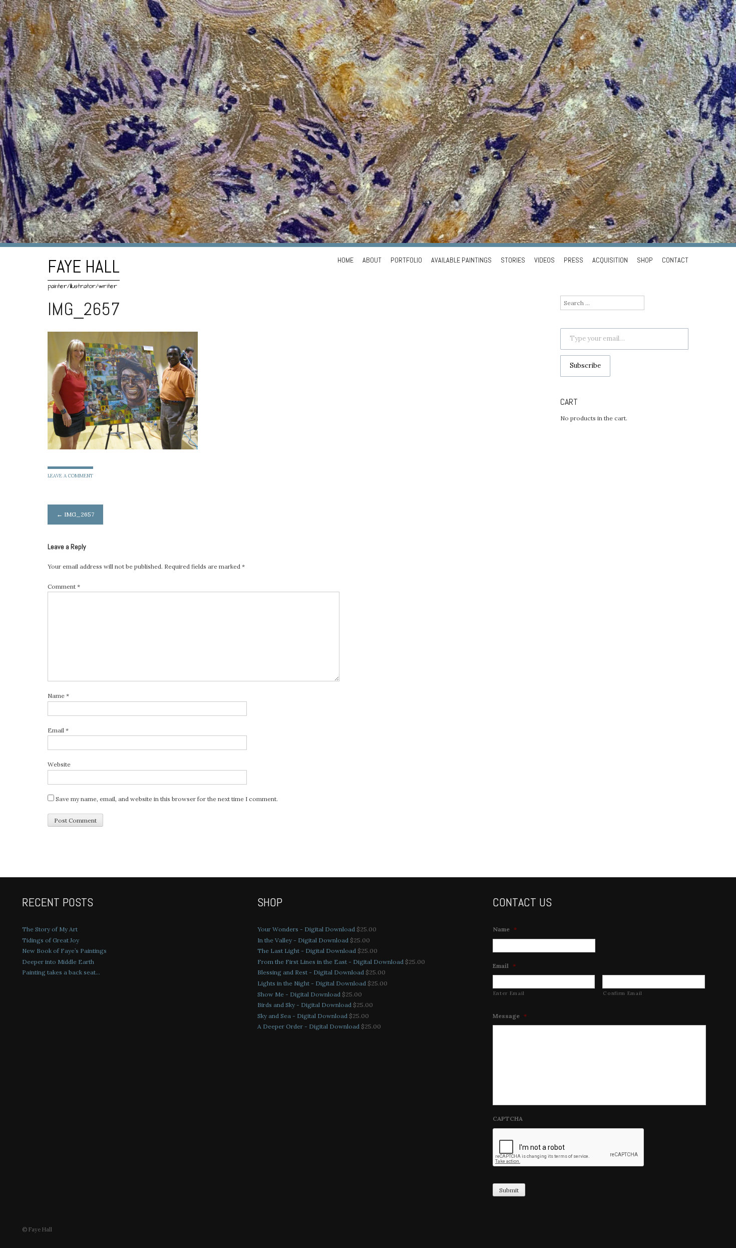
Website (59, 764)
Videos (544, 260)
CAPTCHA (508, 1118)
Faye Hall (84, 266)
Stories (513, 260)
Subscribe (585, 365)
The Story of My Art (50, 929)
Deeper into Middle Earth (58, 961)
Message (510, 1016)
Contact (675, 260)
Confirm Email (622, 993)
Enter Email (509, 993)
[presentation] (569, 1147)
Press (573, 260)
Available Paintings (461, 260)
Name (58, 695)
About (372, 260)
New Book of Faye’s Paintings (64, 950)
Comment (64, 586)
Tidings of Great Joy (50, 940)
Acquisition (610, 260)
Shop (645, 260)
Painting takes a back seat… (61, 972)
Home (345, 260)
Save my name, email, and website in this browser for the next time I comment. (167, 799)
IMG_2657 (75, 514)
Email (58, 730)
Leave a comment (70, 475)
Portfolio (406, 260)
